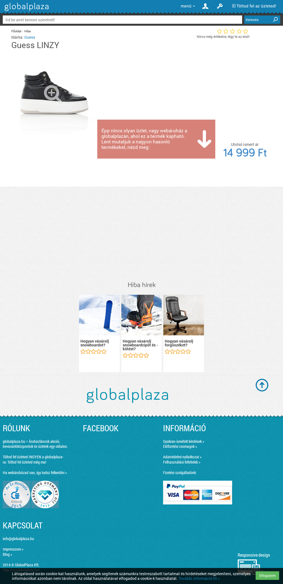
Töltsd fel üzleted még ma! (26, 462)
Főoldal (16, 31)
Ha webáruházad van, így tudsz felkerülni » (35, 472)
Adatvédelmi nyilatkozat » (182, 456)
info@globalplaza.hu (18, 538)
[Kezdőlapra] (26, 11)
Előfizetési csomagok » (180, 446)
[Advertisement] (141, 234)
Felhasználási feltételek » (181, 462)
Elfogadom (267, 575)
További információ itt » (199, 578)
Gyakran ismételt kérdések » (183, 441)
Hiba (27, 31)
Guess (29, 37)
